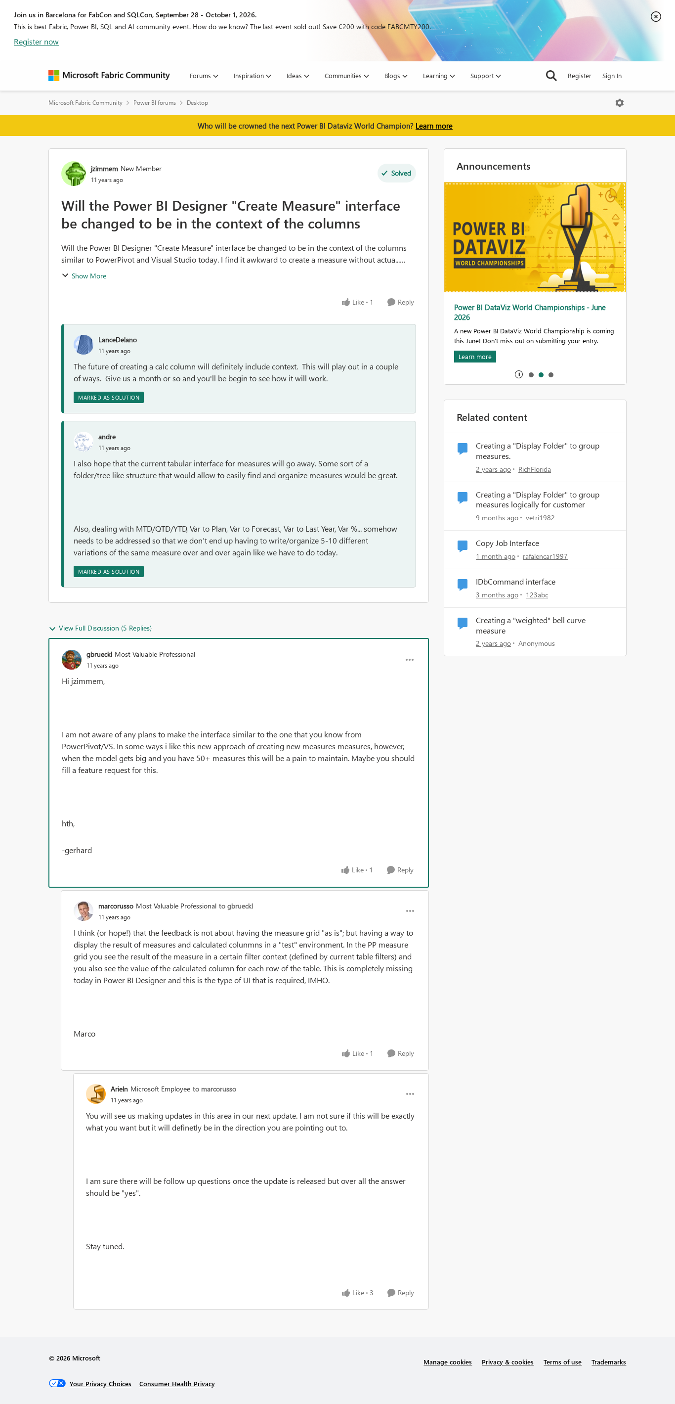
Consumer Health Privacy (177, 1383)
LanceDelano (117, 339)
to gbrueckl (236, 905)
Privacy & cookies (508, 1362)
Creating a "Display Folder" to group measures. (537, 451)
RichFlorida (534, 469)
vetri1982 (540, 517)
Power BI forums (154, 102)
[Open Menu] (620, 103)
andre (107, 436)
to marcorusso (214, 1088)
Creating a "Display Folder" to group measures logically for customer (537, 500)
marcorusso (115, 905)
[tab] (531, 374)
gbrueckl (99, 654)
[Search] (551, 76)
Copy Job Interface (507, 543)
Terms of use (563, 1362)
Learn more (434, 126)
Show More (89, 275)
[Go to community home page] (109, 75)
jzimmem (104, 168)
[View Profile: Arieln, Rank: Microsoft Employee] (96, 1094)
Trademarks (608, 1362)
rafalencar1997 (545, 556)
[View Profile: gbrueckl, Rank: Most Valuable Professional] (72, 660)
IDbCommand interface (515, 582)
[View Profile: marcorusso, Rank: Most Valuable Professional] (83, 911)
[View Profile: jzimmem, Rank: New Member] (73, 173)
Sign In (612, 75)
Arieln (119, 1088)
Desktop (197, 102)
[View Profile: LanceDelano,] (83, 345)
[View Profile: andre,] (83, 442)
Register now (36, 41)
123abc (537, 594)
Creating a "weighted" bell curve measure (531, 625)
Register (579, 75)
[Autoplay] (519, 374)
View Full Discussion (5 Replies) (105, 628)
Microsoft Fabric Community (85, 102)
